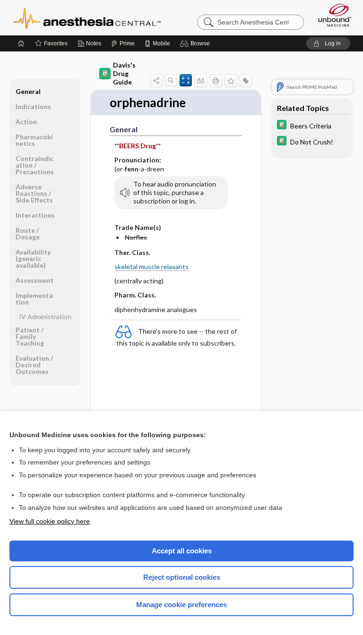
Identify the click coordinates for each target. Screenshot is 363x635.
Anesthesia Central (87, 17)
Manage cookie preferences (181, 605)
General (28, 91)
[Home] (21, 43)
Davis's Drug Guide (124, 73)
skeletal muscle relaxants (151, 266)
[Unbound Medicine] (332, 15)
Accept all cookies (182, 551)
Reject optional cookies (181, 577)
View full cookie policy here (49, 521)
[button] (196, 43)
